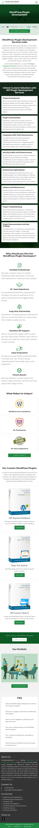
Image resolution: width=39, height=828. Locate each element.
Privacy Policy (27, 826)
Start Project (19, 455)
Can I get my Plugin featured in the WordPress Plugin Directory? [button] (19, 728)
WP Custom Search (19, 613)
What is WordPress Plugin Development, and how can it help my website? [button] (20, 705)
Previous (2, 668)
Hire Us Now (19, 640)
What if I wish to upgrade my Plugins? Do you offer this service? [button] (19, 720)
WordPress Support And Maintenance (14, 806)
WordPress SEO (8, 801)
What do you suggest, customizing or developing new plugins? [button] (20, 712)
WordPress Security (9, 808)
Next (36, 668)
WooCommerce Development (12, 797)
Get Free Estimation (19, 31)
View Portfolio (19, 686)
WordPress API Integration (11, 803)
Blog (9, 826)
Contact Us (17, 826)
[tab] (19, 704)
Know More (19, 527)
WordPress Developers (10, 810)
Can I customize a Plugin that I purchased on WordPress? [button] (19, 736)
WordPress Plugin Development (13, 799)
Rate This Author (19, 565)
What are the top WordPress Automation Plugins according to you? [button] (20, 744)
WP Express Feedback (19, 518)
